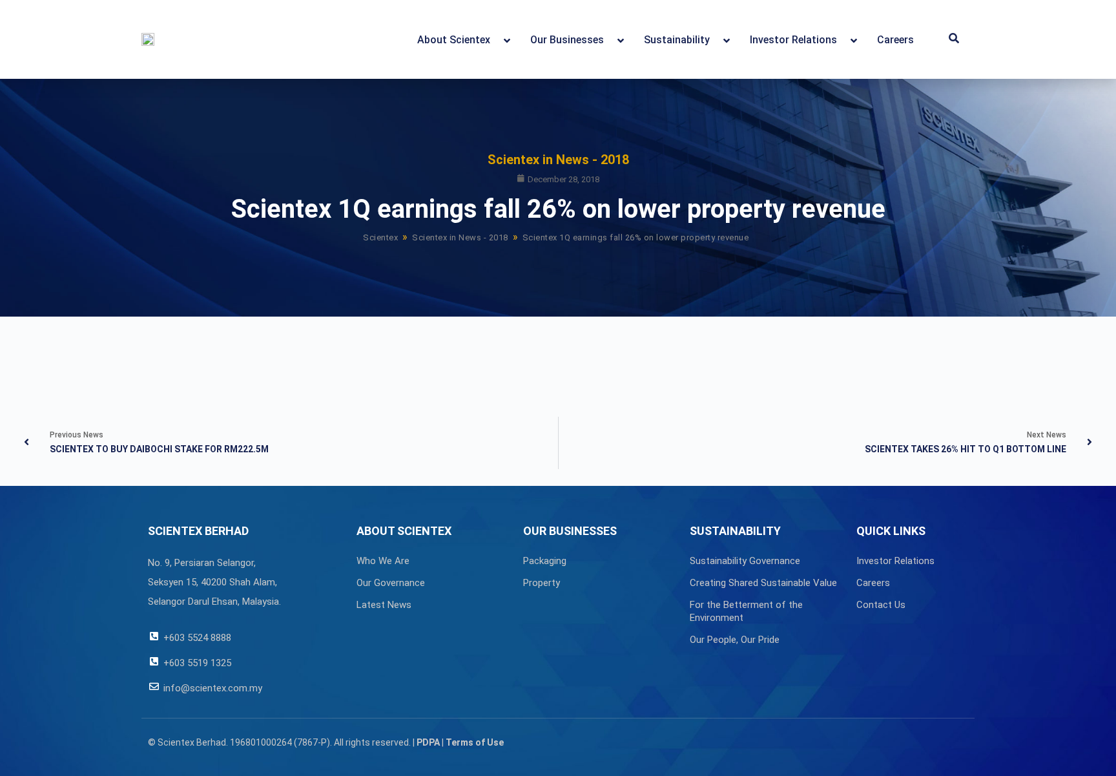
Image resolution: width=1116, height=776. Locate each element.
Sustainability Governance (745, 561)
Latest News (383, 605)
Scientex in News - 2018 (558, 159)
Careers (873, 583)
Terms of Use (475, 742)
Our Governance (390, 583)
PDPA (428, 742)
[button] (954, 39)
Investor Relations (895, 561)
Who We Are (382, 561)
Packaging (544, 561)
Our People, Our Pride (735, 639)
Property (541, 583)
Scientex (380, 237)
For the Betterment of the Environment (746, 611)
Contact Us (880, 605)
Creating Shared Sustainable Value (763, 583)
